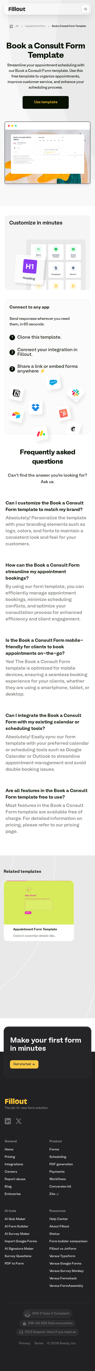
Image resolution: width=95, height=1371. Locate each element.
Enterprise (13, 1194)
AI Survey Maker (17, 1234)
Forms (54, 1149)
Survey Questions (18, 1256)
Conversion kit (60, 1186)
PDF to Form (14, 1263)
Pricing (10, 1157)
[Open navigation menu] (85, 9)
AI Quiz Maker (15, 1219)
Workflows (57, 1179)
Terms (38, 1343)
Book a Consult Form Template (69, 26)
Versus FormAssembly (66, 1286)
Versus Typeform (62, 1256)
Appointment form (35, 26)
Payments (57, 1171)
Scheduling (57, 1157)
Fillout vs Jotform (62, 1248)
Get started (22, 1064)
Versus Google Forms (65, 1263)
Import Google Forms (21, 1241)
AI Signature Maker (19, 1248)
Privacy (24, 1343)
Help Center (58, 1219)
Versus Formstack (63, 1278)
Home (9, 1149)
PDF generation (61, 1164)
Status (54, 1234)
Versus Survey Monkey (66, 1271)
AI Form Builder (16, 1226)
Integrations (14, 1164)
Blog (8, 1186)
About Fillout (59, 1226)
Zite (52, 1194)
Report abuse (15, 1179)
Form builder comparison (68, 1241)
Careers (11, 1171)
